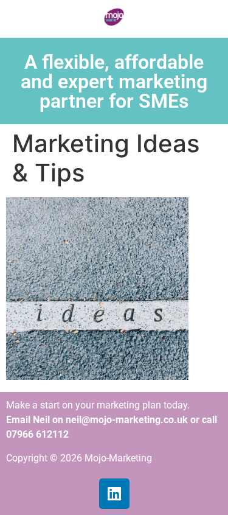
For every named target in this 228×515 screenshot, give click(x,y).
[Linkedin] (114, 493)
